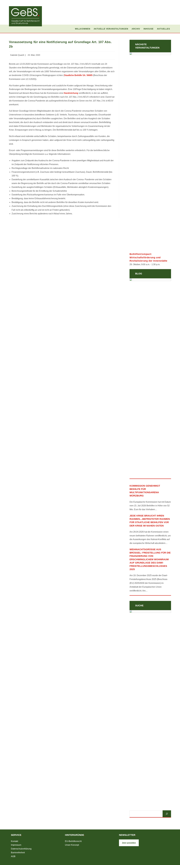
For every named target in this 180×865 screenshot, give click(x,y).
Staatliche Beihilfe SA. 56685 (78, 75)
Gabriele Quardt (17, 55)
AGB (13, 856)
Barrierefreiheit (18, 852)
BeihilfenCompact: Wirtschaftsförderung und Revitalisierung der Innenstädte (148, 257)
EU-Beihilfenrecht (73, 841)
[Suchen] (167, 813)
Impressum (16, 845)
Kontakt (14, 841)
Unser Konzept (72, 845)
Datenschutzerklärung (21, 849)
